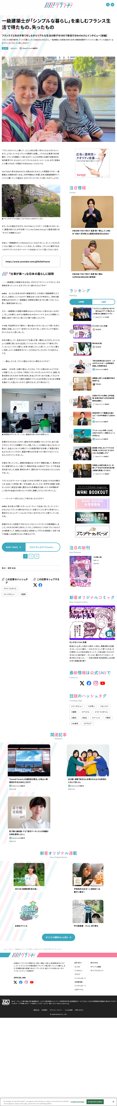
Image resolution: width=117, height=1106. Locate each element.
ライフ (5, 48)
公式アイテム (78, 989)
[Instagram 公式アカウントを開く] (26, 982)
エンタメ (77, 967)
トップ (5, 949)
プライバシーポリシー (56, 1010)
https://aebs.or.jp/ (63, 1003)
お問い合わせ (79, 1010)
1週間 (103, 301)
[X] (82, 683)
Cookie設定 (69, 1010)
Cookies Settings (77, 1102)
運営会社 (36, 1010)
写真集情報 (78, 982)
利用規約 (44, 1010)
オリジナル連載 (95, 967)
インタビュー (78, 970)
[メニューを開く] (112, 4)
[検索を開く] (108, 4)
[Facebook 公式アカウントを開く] (20, 982)
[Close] (113, 1101)
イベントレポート (80, 978)
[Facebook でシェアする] (40, 585)
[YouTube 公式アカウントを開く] (31, 982)
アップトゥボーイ (80, 986)
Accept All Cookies (95, 1102)
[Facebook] (89, 683)
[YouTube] (102, 683)
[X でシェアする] (35, 585)
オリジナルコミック (96, 970)
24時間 (81, 301)
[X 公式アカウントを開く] (15, 982)
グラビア (77, 974)
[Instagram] (95, 683)
